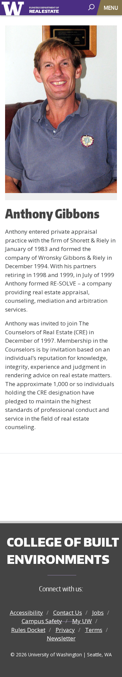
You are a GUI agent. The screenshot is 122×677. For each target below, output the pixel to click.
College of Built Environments (63, 550)
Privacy (65, 630)
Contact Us (67, 612)
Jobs (98, 612)
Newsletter (61, 638)
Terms (93, 630)
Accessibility (26, 612)
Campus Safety (42, 621)
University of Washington (14, 7)
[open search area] (92, 7)
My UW (82, 621)
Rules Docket (28, 630)
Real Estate (44, 10)
